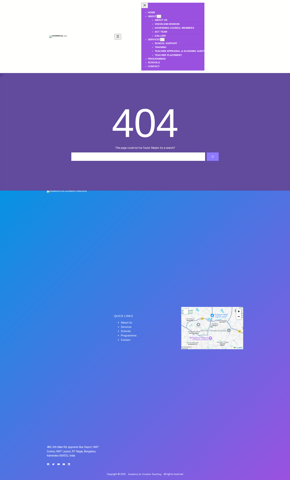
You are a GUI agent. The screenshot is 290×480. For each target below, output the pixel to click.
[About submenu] (159, 16)
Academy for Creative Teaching (144, 474)
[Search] (213, 156)
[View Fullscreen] (185, 311)
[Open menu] (117, 36)
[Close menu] (144, 5)
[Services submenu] (162, 39)
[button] (212, 328)
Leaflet (239, 348)
